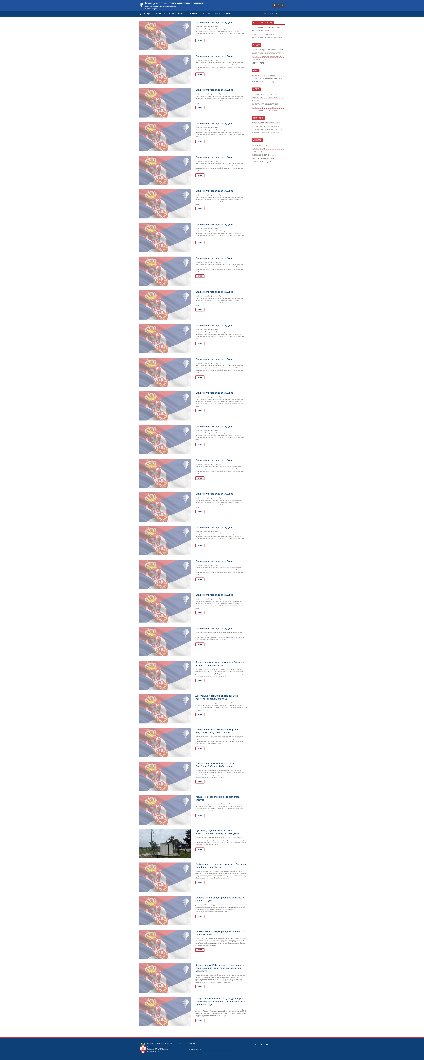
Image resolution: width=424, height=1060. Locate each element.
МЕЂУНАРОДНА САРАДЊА (261, 162)
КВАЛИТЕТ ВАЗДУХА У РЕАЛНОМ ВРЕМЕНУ (267, 50)
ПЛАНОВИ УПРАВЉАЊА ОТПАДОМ (264, 97)
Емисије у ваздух (259, 60)
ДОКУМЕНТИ (160, 14)
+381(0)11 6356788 (195, 1049)
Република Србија (151, 9)
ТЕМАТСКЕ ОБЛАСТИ (176, 14)
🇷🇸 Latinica (268, 14)
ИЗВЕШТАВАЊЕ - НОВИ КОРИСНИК (264, 31)
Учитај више (193, 1031)
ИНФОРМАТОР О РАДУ (260, 145)
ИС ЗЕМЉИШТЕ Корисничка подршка (266, 126)
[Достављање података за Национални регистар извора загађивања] (165, 709)
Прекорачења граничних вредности (266, 56)
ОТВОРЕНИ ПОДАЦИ (259, 148)
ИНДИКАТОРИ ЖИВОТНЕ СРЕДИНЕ (264, 155)
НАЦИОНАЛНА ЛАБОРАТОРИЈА (263, 158)
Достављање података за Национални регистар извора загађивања (216, 697)
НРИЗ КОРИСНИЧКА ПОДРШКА (263, 34)
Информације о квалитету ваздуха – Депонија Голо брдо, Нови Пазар (220, 865)
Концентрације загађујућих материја (268, 53)
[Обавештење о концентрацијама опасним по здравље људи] (165, 910)
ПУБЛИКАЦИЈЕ (193, 14)
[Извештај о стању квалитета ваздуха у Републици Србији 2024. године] (165, 742)
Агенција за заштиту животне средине (174, 3)
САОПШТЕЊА (207, 14)
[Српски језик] (277, 14)
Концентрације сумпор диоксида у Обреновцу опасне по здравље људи (220, 663)
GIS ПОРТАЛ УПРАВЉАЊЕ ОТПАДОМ (265, 104)
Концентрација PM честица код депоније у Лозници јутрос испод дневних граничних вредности (219, 968)
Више (200, 40)
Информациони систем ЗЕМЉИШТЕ (266, 123)
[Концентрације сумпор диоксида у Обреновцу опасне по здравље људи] (165, 675)
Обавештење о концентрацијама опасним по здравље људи (219, 899)
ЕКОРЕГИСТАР (257, 152)
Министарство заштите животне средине (160, 6)
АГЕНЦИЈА (147, 14)
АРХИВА (227, 14)
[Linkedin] (267, 1044)
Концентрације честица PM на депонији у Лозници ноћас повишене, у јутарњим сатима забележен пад (220, 1001)
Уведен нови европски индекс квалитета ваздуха (217, 798)
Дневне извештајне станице (263, 75)
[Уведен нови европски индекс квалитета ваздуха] (165, 810)
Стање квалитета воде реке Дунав (214, 22)
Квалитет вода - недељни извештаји (267, 78)
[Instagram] (256, 1044)
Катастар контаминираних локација (267, 129)
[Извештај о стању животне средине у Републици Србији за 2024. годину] (165, 776)
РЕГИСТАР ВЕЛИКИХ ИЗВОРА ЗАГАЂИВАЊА (268, 37)
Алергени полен (258, 63)
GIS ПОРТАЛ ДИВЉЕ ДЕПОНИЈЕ (263, 107)
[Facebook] (261, 1044)
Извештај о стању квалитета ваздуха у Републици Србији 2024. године (216, 731)
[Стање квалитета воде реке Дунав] (165, 35)
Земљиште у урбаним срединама (265, 133)
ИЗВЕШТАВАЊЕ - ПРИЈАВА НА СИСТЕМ (266, 27)
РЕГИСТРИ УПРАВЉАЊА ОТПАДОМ (264, 94)
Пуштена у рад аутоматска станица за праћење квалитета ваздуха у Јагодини (217, 832)
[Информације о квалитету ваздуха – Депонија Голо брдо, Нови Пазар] (165, 877)
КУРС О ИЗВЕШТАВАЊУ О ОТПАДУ (264, 111)
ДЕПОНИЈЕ (256, 101)
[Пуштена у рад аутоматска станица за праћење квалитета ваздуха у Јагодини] (165, 843)
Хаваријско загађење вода (263, 82)
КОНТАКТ (218, 14)
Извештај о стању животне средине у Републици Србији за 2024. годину (216, 764)
